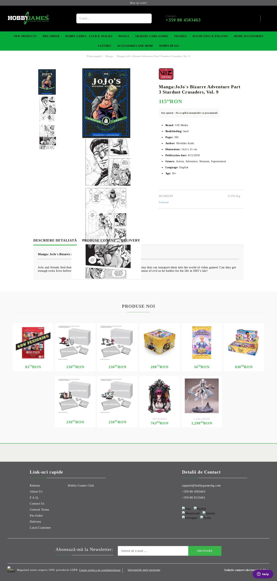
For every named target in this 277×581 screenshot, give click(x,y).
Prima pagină (94, 56)
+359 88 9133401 (193, 497)
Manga (123, 36)
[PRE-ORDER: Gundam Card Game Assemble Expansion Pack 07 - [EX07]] (117, 342)
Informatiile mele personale (144, 570)
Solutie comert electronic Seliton (246, 570)
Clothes (104, 45)
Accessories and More (135, 45)
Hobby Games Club (81, 485)
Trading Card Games (151, 36)
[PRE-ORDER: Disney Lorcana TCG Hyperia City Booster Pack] (201, 342)
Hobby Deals (169, 45)
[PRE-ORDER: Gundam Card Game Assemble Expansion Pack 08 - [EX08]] (75, 342)
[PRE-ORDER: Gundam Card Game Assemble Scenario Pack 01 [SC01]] (75, 395)
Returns (35, 485)
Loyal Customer (40, 527)
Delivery (130, 240)
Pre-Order (51, 36)
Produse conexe (99, 240)
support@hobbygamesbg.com (201, 485)
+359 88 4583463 (193, 491)
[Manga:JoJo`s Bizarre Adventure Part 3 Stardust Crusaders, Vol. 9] (47, 82)
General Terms (39, 509)
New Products (25, 36)
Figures (180, 36)
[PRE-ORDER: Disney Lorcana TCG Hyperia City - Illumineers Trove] (159, 342)
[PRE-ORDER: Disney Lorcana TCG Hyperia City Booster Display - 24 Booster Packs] (243, 342)
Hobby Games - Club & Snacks (88, 36)
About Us (36, 491)
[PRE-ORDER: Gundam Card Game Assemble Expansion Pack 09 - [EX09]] (117, 395)
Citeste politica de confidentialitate (99, 570)
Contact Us (37, 503)
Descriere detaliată (55, 240)
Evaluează (164, 202)
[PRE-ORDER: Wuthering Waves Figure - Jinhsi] (201, 395)
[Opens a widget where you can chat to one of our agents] (263, 574)
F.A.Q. (34, 497)
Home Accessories (248, 36)
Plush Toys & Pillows (210, 36)
